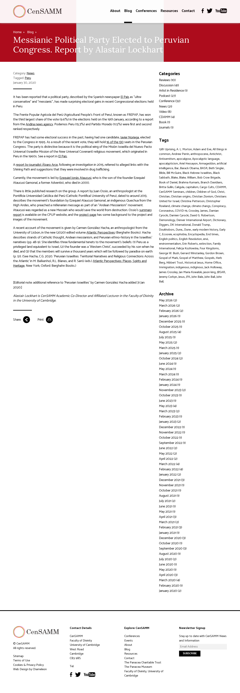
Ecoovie (167, 234)
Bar (176, 168)
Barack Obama (189, 168)
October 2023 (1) (170, 395)
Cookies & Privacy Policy (28, 665)
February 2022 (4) (171, 469)
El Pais (125, 97)
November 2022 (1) (172, 432)
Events (128, 640)
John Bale (197, 276)
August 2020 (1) (170, 554)
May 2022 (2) (168, 453)
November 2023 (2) (172, 390)
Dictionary (219, 220)
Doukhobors (166, 229)
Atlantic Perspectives (100, 232)
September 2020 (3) (173, 548)
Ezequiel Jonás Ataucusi (75, 178)
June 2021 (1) (167, 506)
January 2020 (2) (170, 591)
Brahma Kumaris (189, 182)
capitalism (192, 187)
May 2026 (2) (168, 300)
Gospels (209, 258)
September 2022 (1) (172, 443)
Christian (164, 196)
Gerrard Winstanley (192, 253)
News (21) (165, 106)
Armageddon (207, 163)
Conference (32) (169, 101)
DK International (180, 224)
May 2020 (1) (167, 570)
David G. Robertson (202, 215)
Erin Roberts (190, 243)
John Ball (209, 276)
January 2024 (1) (169, 385)
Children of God (206, 191)
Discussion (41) (169, 85)
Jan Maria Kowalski (190, 272)
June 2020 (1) (168, 564)
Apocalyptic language (205, 158)
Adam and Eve (202, 149)
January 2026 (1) (169, 316)
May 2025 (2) (168, 342)
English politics (168, 239)
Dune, (179, 229)
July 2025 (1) (167, 337)
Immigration (166, 267)
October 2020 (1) (170, 543)
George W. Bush (169, 253)
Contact (188, 10)
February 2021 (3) (170, 527)
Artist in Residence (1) (173, 90)
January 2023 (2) (170, 422)
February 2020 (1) (171, 585)
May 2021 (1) (167, 512)
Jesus (181, 276)
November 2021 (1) (171, 485)
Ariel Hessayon (188, 163)
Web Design (20, 669)
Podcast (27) (167, 96)
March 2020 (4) (169, 580)
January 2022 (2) (170, 474)
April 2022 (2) (168, 459)
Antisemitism (167, 158)
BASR (203, 168)
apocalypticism (168, 163)
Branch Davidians (211, 182)
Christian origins (181, 196)
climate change (180, 206)
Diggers (164, 224)
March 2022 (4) (169, 464)
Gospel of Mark (168, 258)
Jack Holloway (213, 267)
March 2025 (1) (169, 348)
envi (205, 239)
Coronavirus (166, 210)
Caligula (179, 187)
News (30, 73)
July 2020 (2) (167, 559)
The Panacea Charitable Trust (142, 662)
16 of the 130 (115, 142)
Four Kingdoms (209, 248)
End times (212, 234)
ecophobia (180, 234)
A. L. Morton (184, 149)
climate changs (201, 206)
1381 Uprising (167, 149)
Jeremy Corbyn (168, 276)
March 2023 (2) (169, 411)
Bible (162, 172)
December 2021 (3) (171, 480)
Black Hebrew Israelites (197, 172)
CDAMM (220, 187)
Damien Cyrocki (179, 215)
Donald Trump (201, 224)
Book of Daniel (168, 182)
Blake (174, 177)
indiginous (196, 267)
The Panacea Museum (138, 666)
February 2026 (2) (171, 311)
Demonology (167, 220)
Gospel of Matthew (191, 258)
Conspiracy (219, 206)
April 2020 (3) (168, 575)
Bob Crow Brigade (208, 177)
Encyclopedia (196, 234)
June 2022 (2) (168, 448)
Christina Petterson (193, 201)
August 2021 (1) (169, 496)
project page (87, 215)
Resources (169, 10)
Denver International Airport (194, 220)
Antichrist (215, 154)
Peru (28, 78)
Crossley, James (198, 210)
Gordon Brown (214, 253)
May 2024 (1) (167, 369)
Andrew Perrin (180, 154)
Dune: (187, 229)
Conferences (146, 10)
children (190, 191)
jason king (209, 272)
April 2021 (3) (167, 517)
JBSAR (221, 272)
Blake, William (187, 177)
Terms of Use (21, 660)
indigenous (182, 267)
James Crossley (168, 272)
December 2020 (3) (172, 538)
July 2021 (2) (167, 501)
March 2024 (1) (169, 374)
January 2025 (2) (170, 353)
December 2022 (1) (172, 427)
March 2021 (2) (169, 522)
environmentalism (170, 243)
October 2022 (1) (170, 438)
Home (17, 32)
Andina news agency (39, 124)
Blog (128, 10)
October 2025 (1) (170, 327)
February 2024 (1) (170, 379)
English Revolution (190, 239)
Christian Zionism (202, 196)
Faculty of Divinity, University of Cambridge (143, 673)
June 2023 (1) (167, 401)
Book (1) (164, 122)
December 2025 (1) (172, 321)
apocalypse (184, 158)
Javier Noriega (129, 137)
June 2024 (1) (167, 364)
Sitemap (18, 656)
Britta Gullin (166, 187)
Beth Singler (216, 168)
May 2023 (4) (168, 406)
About (115, 10)
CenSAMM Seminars (171, 191)
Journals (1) (166, 127)
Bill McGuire (173, 172)
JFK (188, 276)
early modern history (205, 229)
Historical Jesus (193, 262)
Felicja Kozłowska (187, 248)
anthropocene (199, 154)
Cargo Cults (207, 187)
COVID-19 (181, 210)
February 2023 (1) (170, 416)
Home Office (213, 262)
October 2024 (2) (171, 358)
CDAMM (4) (167, 117)
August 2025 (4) (170, 332)
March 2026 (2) (169, 305)
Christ (220, 191)
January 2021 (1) (169, 533)
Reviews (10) (167, 80)
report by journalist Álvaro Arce (37, 165)
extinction (205, 243)
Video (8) (165, 112)
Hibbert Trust (174, 262)
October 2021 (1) (170, 490)
